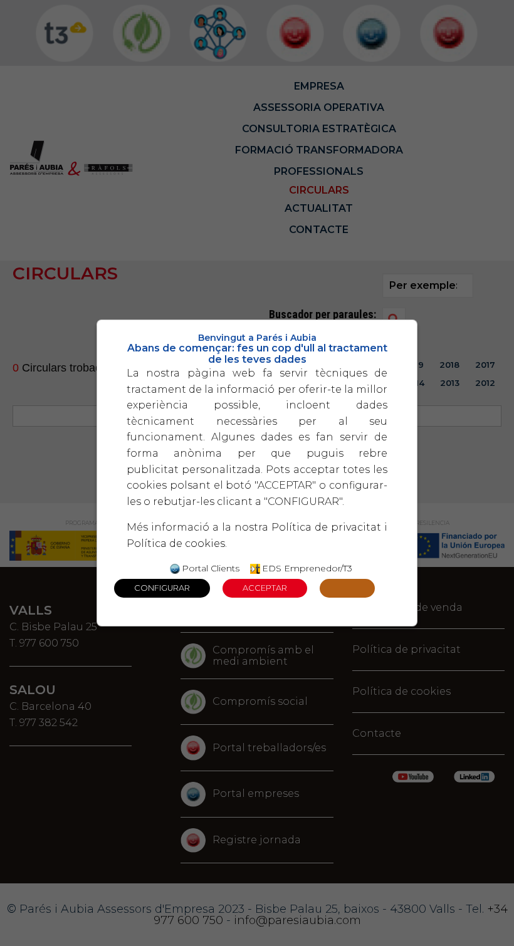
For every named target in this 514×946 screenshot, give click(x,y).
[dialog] (257, 473)
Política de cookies (176, 543)
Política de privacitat (326, 527)
